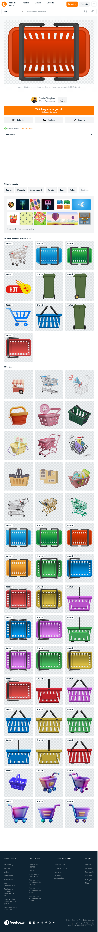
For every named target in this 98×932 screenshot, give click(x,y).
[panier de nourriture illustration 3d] (18, 383)
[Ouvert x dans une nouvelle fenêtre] (50, 921)
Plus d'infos (10, 133)
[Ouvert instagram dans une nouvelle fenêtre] (34, 921)
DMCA (30, 869)
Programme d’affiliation (33, 874)
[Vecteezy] (4, 4)
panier (9, 189)
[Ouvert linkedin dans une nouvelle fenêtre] (38, 921)
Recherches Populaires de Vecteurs (34, 880)
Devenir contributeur (57, 875)
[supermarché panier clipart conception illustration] (49, 315)
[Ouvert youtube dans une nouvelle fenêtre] (54, 921)
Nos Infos (56, 870)
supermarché (36, 189)
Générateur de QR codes (9, 907)
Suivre (62, 101)
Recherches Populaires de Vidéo (34, 897)
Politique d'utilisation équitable (78, 924)
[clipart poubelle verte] (49, 285)
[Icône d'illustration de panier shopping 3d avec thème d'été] (18, 254)
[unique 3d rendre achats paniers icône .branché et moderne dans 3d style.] (18, 781)
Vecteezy (7, 867)
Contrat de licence (32, 864)
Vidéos (38, 3)
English (86, 863)
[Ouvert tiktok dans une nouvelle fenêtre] (46, 921)
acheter (51, 189)
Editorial (50, 3)
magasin (21, 189)
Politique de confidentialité (82, 922)
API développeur (9, 883)
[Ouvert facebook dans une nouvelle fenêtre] (30, 921)
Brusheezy (8, 863)
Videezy (7, 870)
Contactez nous (59, 867)
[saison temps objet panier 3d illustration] (18, 413)
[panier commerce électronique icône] (18, 475)
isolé (62, 189)
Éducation (8, 878)
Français (86, 878)
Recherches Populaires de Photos (34, 889)
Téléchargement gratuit (49, 110)
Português (87, 870)
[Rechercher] (85, 11)
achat (72, 189)
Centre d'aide (58, 863)
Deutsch (86, 874)
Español (86, 867)
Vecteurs (12, 3)
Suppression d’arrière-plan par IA (10, 900)
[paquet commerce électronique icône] (49, 475)
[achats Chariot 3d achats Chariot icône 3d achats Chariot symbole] (49, 781)
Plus (10, 5)
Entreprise (8, 874)
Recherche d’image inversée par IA (9, 890)
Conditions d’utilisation (83, 921)
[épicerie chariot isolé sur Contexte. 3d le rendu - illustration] (49, 383)
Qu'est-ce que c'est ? (27, 128)
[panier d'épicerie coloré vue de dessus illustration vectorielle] (49, 254)
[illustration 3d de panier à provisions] (79, 475)
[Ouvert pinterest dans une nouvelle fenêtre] (42, 921)
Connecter (84, 4)
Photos (25, 3)
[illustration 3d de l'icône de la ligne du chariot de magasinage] (18, 315)
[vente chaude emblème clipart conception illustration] (18, 285)
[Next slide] (88, 189)
